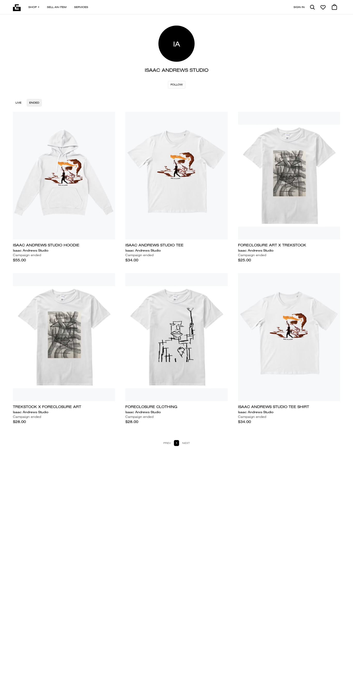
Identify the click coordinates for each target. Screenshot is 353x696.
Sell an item (56, 7)
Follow (177, 84)
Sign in (299, 7)
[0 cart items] (334, 7)
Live (18, 102)
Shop (32, 7)
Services (81, 7)
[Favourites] (323, 7)
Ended (34, 102)
